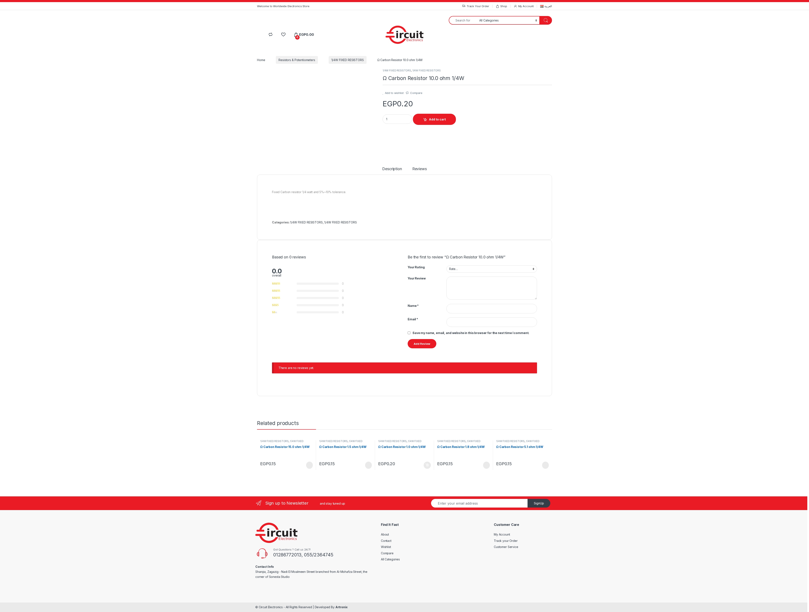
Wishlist (386, 547)
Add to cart (437, 119)
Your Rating (416, 267)
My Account (526, 6)
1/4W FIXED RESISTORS (347, 60)
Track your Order (506, 541)
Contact (386, 541)
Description (392, 169)
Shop (503, 6)
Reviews (419, 169)
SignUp (539, 503)
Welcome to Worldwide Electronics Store (283, 6)
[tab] (392, 171)
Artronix (341, 607)
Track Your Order (478, 6)
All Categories (390, 559)
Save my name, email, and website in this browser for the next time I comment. (471, 333)
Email (413, 319)
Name (413, 305)
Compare (416, 93)
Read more (309, 465)
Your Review (417, 278)
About (385, 534)
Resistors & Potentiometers (297, 60)
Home (261, 60)
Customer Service (506, 547)
